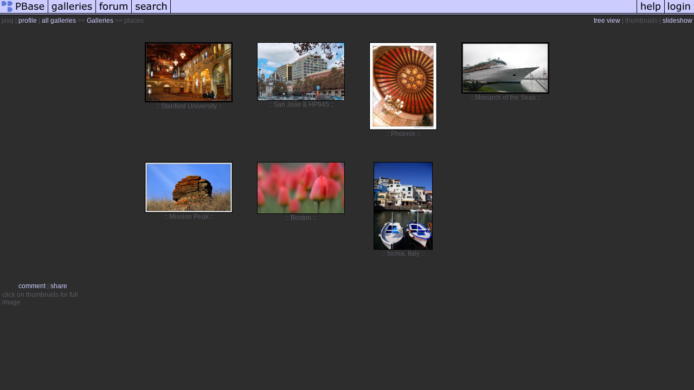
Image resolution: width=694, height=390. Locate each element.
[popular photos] (404, 13)
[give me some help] (651, 13)
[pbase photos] (24, 13)
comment (32, 286)
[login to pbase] (679, 13)
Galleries (100, 20)
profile (27, 20)
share (58, 286)
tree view (607, 20)
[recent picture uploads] (72, 13)
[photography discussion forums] (114, 13)
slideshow (677, 20)
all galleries (59, 20)
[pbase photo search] (151, 13)
